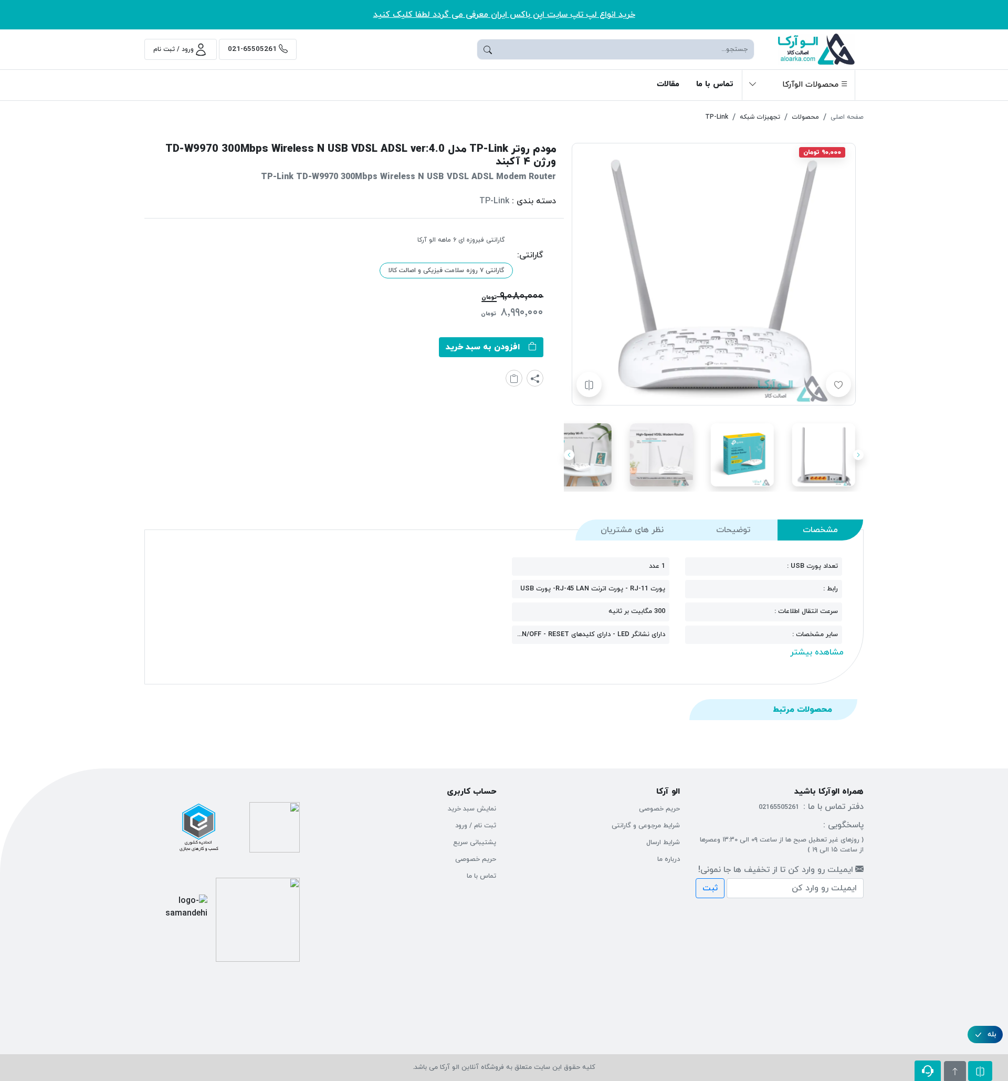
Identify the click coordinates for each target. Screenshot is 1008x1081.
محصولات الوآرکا (810, 84)
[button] (798, 85)
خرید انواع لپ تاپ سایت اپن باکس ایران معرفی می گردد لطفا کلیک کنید (504, 14)
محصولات (805, 117)
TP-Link (716, 117)
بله (992, 1035)
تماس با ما (714, 84)
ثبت (710, 888)
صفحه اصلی (847, 117)
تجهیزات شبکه (760, 117)
